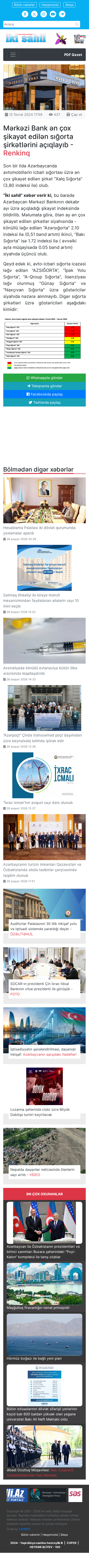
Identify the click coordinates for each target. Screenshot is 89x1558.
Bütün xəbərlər (24, 5)
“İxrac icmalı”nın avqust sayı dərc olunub (38, 802)
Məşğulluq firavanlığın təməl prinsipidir (38, 1307)
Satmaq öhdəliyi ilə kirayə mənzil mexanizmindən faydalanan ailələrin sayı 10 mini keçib (41, 600)
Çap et (76, 114)
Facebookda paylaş (46, 394)
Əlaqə (69, 5)
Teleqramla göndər (46, 386)
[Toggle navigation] (13, 54)
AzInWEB (24, 1529)
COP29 (71, 1543)
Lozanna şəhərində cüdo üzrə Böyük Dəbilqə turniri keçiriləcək (40, 1112)
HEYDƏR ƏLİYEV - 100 (45, 1547)
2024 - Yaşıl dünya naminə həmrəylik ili (36, 1543)
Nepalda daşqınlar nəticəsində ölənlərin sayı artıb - (42, 1172)
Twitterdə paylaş (46, 402)
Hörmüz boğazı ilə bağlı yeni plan (34, 1358)
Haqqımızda (50, 5)
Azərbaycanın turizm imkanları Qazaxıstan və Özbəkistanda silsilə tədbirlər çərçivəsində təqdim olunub (42, 870)
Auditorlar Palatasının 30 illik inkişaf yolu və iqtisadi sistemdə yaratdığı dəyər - (43, 928)
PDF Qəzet (73, 54)
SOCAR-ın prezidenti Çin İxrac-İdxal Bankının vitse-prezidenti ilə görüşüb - (41, 989)
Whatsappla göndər (46, 378)
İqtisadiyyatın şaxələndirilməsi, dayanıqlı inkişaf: (43, 1052)
